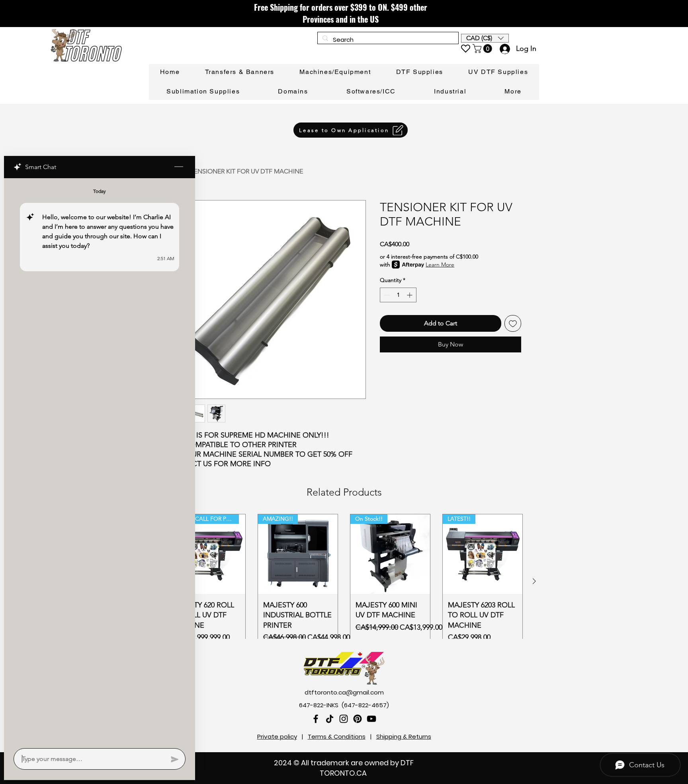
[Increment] (410, 295)
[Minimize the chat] (178, 167)
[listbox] (485, 38)
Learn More (440, 264)
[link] (483, 48)
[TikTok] (329, 718)
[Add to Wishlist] (512, 323)
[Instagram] (343, 718)
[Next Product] (534, 581)
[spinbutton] (398, 295)
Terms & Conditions (337, 736)
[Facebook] (315, 718)
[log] (99, 460)
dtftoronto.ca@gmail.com (344, 692)
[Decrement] (386, 295)
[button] (485, 38)
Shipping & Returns (403, 736)
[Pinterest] (357, 718)
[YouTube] (371, 718)
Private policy (277, 736)
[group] (344, 581)
